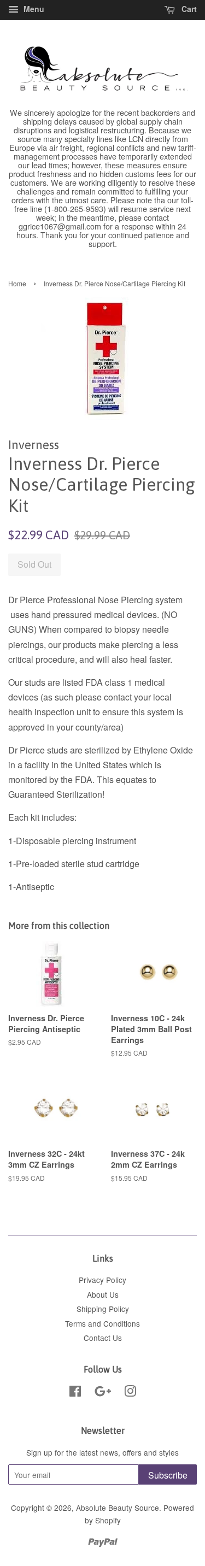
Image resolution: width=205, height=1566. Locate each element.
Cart (188, 8)
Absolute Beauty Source (117, 1507)
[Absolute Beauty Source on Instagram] (130, 1392)
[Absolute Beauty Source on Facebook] (75, 1392)
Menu (32, 8)
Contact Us (103, 1337)
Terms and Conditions (102, 1323)
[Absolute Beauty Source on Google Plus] (103, 1392)
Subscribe (168, 1475)
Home (17, 283)
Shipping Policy (103, 1308)
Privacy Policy (102, 1279)
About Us (103, 1294)
